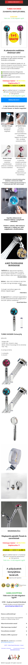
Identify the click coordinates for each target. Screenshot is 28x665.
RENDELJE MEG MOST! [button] (14, 2)
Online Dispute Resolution (13, 645)
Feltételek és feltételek (6, 648)
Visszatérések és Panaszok (18, 648)
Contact (22, 645)
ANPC (5, 645)
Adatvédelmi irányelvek (15, 649)
